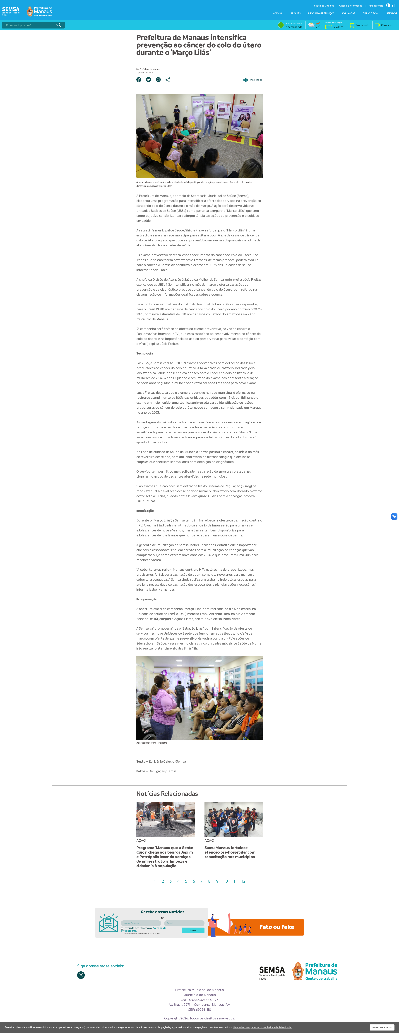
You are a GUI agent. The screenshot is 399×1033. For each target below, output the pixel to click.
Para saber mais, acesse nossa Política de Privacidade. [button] (262, 1027)
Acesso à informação (350, 5)
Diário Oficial (371, 13)
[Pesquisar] (59, 25)
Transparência (375, 5)
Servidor (392, 13)
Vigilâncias (348, 13)
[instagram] (81, 975)
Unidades (295, 13)
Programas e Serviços (321, 13)
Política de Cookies (323, 5)
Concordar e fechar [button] (382, 1027)
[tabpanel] (166, 835)
